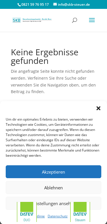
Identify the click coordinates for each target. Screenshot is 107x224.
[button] (98, 108)
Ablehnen (53, 187)
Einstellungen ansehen (54, 203)
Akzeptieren (53, 172)
